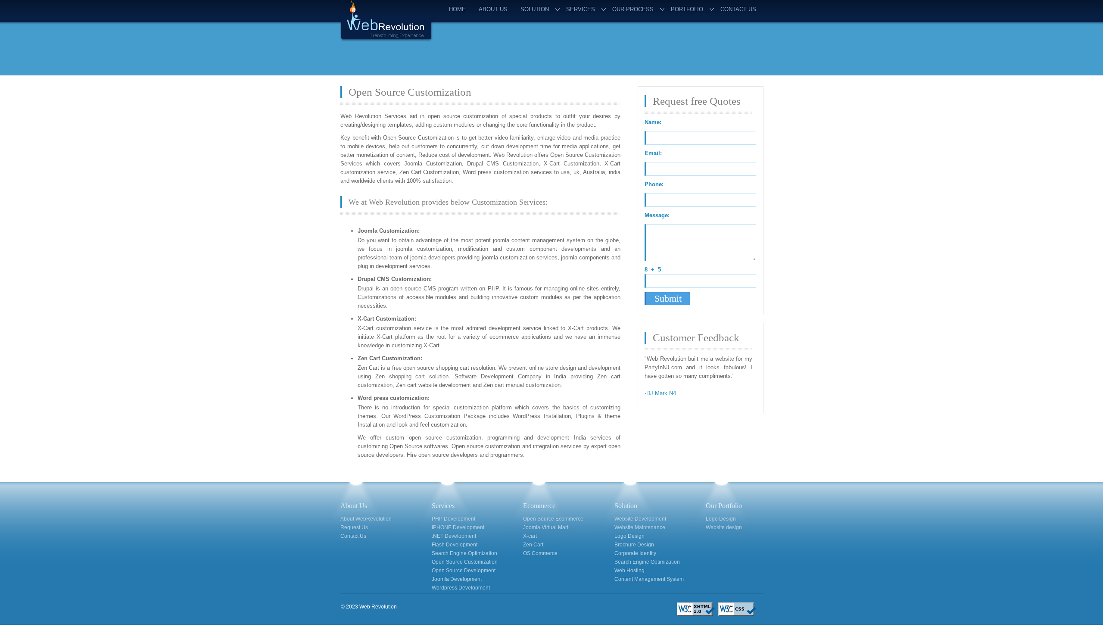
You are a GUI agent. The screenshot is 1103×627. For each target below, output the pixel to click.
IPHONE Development (458, 527)
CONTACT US (738, 9)
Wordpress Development (461, 588)
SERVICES (580, 9)
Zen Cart (533, 545)
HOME (457, 9)
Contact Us (353, 536)
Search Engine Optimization (464, 553)
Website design (724, 527)
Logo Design (629, 536)
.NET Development (454, 536)
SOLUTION (534, 9)
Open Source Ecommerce (553, 519)
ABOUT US (493, 9)
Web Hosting (629, 571)
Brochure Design (634, 545)
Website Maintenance (639, 527)
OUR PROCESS (633, 9)
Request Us (354, 527)
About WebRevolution (366, 519)
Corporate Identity (635, 553)
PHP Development (453, 519)
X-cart (530, 536)
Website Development (640, 519)
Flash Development (454, 545)
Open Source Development (463, 571)
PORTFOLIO (687, 9)
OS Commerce (540, 553)
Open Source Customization (465, 562)
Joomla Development (457, 579)
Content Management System (649, 579)
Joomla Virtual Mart (545, 527)
